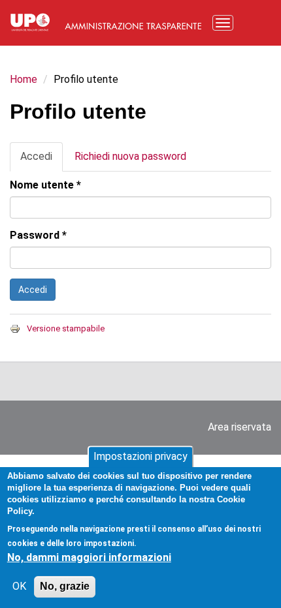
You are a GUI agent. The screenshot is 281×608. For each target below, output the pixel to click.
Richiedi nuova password (130, 156)
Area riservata (239, 427)
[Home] (133, 21)
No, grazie (65, 586)
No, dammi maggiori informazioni (89, 557)
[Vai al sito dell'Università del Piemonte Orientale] (30, 21)
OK (19, 586)
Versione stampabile (66, 328)
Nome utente (45, 185)
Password (38, 235)
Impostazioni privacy (140, 456)
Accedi (41, 161)
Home (23, 79)
